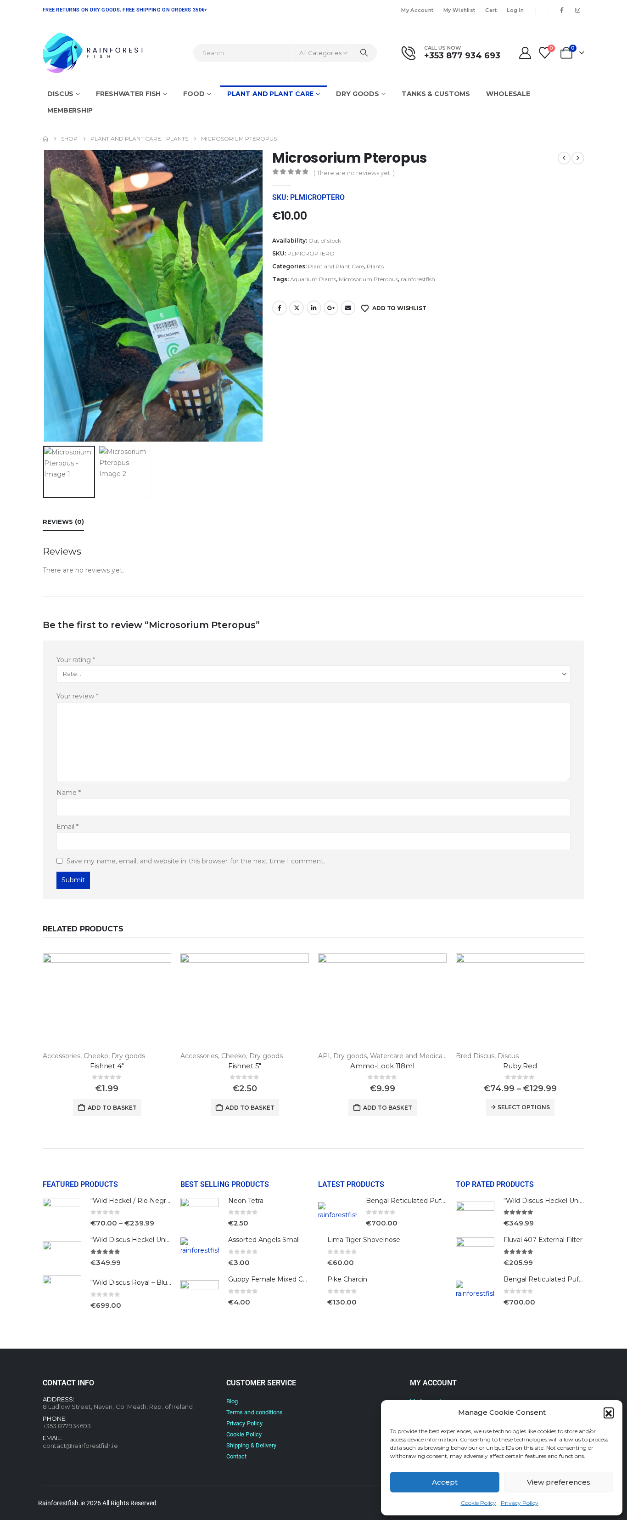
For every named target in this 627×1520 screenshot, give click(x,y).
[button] (608, 1412)
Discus (60, 94)
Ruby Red (520, 1065)
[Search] (364, 53)
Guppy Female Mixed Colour (273, 1279)
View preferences (558, 1482)
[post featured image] (107, 1001)
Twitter (296, 308)
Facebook (279, 308)
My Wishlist (459, 10)
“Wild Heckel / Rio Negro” (131, 1201)
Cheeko (96, 1056)
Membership (70, 110)
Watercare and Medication (412, 1056)
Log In (515, 10)
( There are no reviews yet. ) (354, 172)
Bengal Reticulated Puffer (408, 1201)
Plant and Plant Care (270, 94)
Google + (331, 308)
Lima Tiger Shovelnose (363, 1240)
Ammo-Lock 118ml (382, 1065)
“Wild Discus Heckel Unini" (132, 1240)
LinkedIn (314, 308)
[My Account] (525, 53)
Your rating (75, 660)
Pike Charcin (347, 1279)
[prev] (564, 158)
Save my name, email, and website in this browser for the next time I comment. (196, 861)
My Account (417, 10)
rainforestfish (418, 279)
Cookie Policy (478, 1502)
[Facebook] (561, 10)
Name (68, 792)
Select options (524, 1107)
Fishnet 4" (107, 1065)
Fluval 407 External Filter (543, 1240)
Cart (491, 10)
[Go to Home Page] (45, 138)
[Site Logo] (93, 53)
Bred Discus (475, 1056)
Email (348, 308)
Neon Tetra (245, 1201)
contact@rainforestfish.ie (80, 1445)
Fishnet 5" (245, 1065)
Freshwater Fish (128, 94)
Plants (375, 266)
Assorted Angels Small (264, 1240)
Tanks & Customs (436, 94)
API (324, 1056)
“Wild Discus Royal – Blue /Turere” (144, 1282)
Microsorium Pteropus (368, 279)
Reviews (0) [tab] (63, 521)
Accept (445, 1482)
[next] (577, 158)
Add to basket (112, 1107)
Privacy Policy (519, 1502)
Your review (77, 696)
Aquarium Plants (313, 279)
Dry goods (357, 94)
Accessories (61, 1056)
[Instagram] (577, 10)
